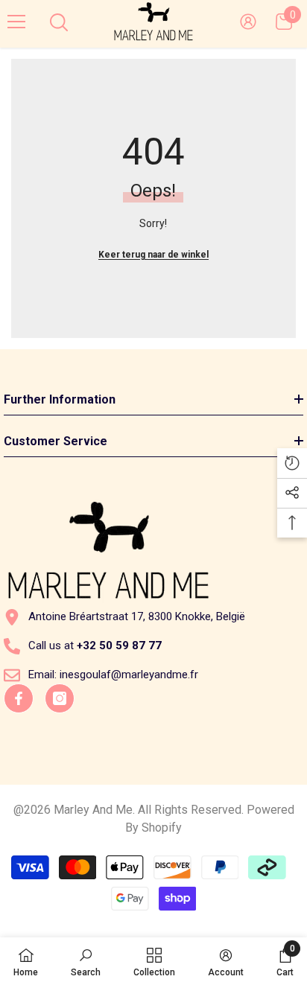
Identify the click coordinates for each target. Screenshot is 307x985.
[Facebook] (19, 698)
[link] (85, 961)
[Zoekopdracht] (59, 22)
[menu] (16, 22)
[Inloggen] (248, 21)
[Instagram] (60, 698)
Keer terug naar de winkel (153, 254)
